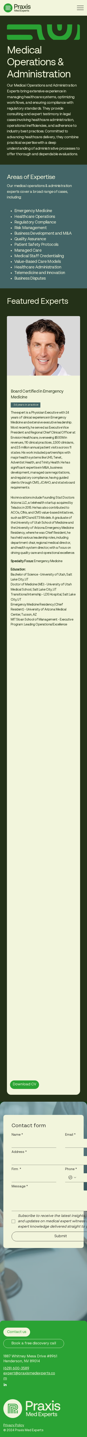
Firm (16, 1169)
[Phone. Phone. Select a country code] (72, 1177)
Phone (71, 1169)
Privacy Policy (13, 1425)
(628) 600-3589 (16, 1368)
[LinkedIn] (5, 1385)
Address (19, 1152)
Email (70, 1134)
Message (20, 1186)
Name (17, 1134)
